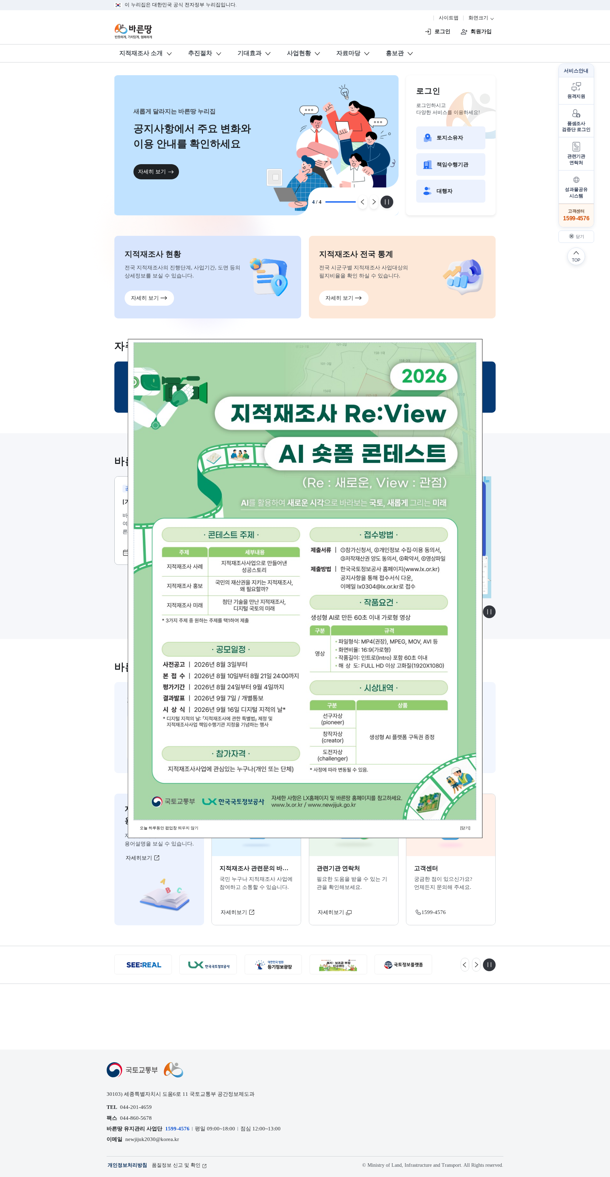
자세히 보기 (152, 172)
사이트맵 (449, 17)
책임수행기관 (452, 164)
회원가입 (481, 31)
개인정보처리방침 (127, 1165)
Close (276, 177)
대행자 (445, 191)
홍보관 (395, 53)
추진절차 (200, 53)
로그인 (442, 31)
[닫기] (465, 828)
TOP (576, 260)
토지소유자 (450, 138)
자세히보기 (140, 858)
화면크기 (479, 17)
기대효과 (250, 53)
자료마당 (348, 53)
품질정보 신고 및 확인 (176, 1165)
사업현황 (299, 53)
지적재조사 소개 (141, 53)
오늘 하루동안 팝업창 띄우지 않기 (169, 828)
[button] (576, 91)
